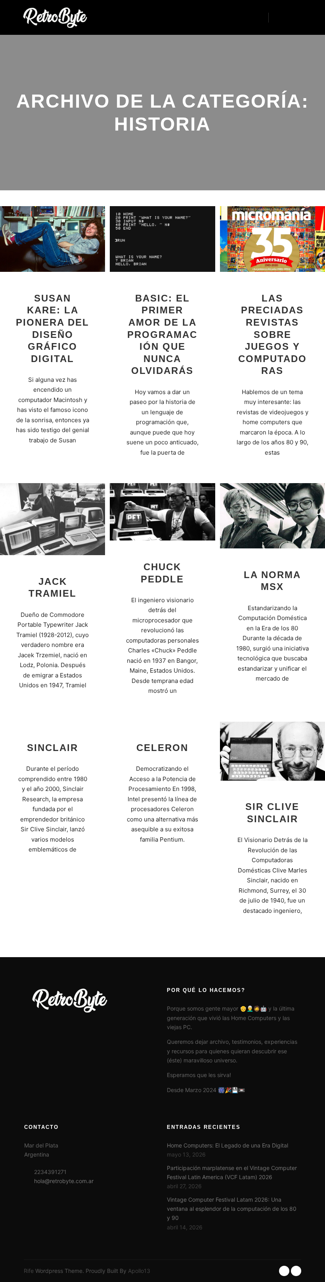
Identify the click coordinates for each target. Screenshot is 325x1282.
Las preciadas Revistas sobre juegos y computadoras (272, 334)
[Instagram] (296, 1271)
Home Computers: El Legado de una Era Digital (227, 1145)
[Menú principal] (296, 17)
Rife (29, 1270)
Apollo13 (139, 1270)
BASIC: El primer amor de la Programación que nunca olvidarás (162, 334)
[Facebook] (284, 1271)
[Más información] (282, 17)
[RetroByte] (51, 17)
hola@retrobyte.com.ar (64, 1181)
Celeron (162, 748)
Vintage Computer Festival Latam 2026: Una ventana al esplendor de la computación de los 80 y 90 (231, 1208)
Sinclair (52, 748)
